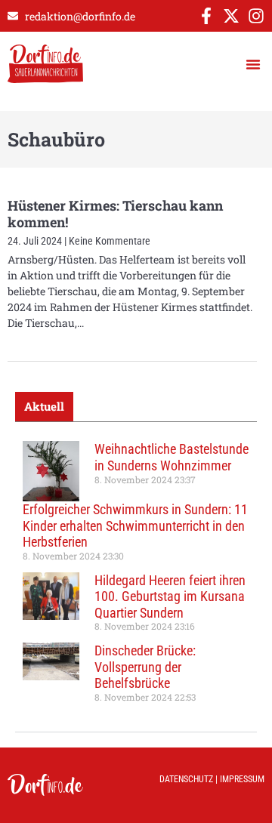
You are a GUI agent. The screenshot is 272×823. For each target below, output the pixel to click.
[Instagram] (256, 16)
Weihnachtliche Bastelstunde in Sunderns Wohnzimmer (171, 457)
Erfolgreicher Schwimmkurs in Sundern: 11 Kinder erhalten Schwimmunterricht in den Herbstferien (135, 525)
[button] (253, 64)
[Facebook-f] (206, 16)
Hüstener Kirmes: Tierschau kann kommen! (115, 213)
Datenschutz (186, 779)
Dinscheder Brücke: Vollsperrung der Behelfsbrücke (145, 667)
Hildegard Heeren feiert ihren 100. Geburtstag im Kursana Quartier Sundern (170, 596)
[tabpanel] (136, 576)
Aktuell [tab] (44, 406)
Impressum (242, 779)
